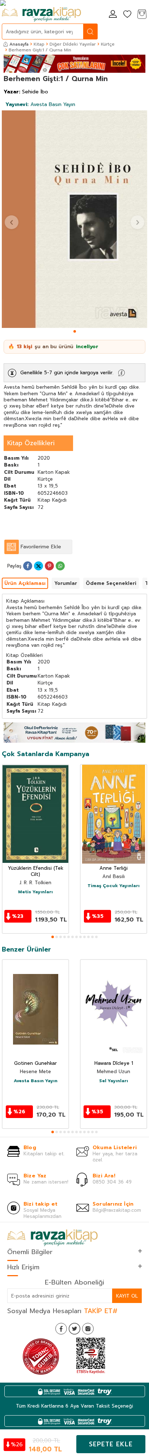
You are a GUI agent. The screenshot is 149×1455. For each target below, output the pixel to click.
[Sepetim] (141, 15)
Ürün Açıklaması (25, 583)
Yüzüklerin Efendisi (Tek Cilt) (35, 871)
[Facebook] (61, 1328)
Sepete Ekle (111, 1444)
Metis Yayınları (35, 892)
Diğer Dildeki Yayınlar (73, 44)
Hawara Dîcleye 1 (113, 1063)
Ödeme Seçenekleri (111, 583)
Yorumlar (65, 583)
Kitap (39, 44)
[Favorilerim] (127, 15)
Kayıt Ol (127, 1295)
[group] (74, 219)
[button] (74, 331)
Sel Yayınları (113, 1081)
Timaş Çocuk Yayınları (114, 886)
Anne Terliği (113, 868)
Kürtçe (108, 44)
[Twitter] (74, 1328)
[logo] (41, 14)
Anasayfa (19, 44)
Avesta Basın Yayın (40, 104)
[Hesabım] (112, 15)
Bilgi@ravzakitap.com (117, 1210)
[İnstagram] (88, 1328)
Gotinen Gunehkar (35, 1063)
